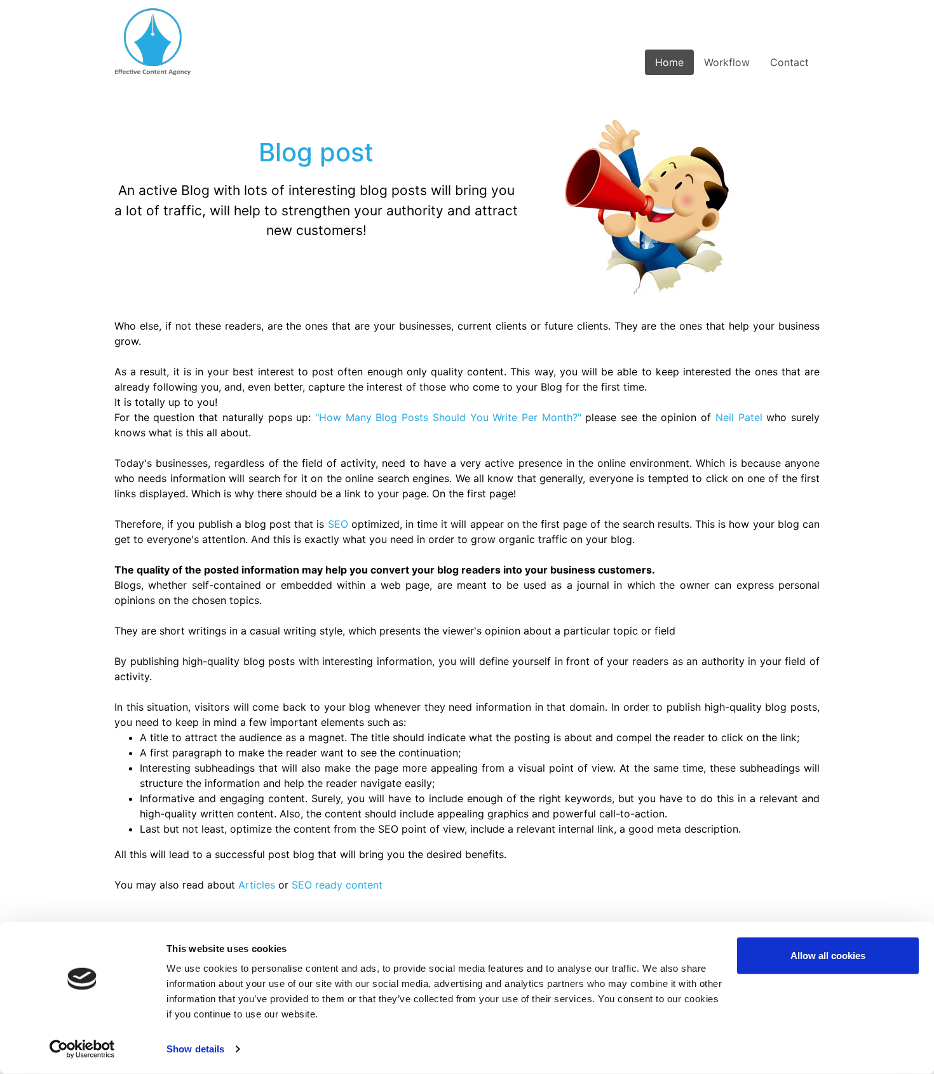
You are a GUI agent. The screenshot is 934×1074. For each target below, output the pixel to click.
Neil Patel (738, 417)
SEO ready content (337, 884)
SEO (338, 524)
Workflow (727, 62)
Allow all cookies (827, 955)
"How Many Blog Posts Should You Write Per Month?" (448, 417)
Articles (256, 884)
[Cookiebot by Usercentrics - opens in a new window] (82, 1049)
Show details (195, 1049)
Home (669, 62)
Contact (789, 62)
